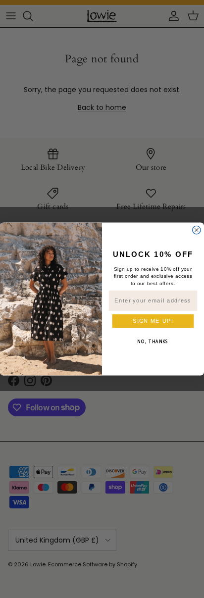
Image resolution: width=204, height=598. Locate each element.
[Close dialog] (197, 230)
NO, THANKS (152, 341)
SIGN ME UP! (153, 321)
